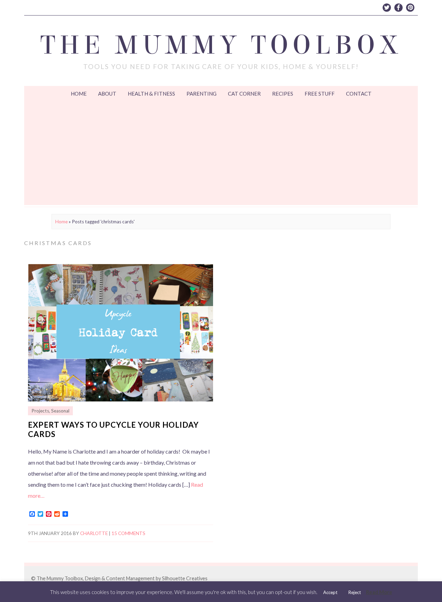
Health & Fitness (151, 93)
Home (79, 93)
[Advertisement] (221, 153)
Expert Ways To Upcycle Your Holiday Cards (113, 429)
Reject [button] (354, 592)
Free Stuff (320, 93)
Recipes (282, 93)
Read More (379, 592)
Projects (40, 411)
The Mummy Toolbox (221, 45)
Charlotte (94, 533)
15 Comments (128, 533)
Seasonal (60, 411)
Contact (359, 93)
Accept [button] (330, 592)
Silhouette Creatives (185, 578)
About (107, 93)
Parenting (201, 93)
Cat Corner (244, 93)
